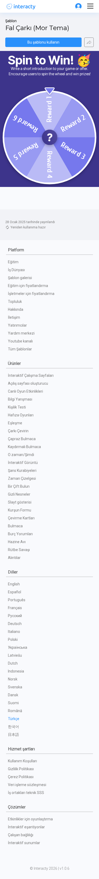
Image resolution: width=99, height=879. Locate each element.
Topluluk (15, 301)
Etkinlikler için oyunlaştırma (30, 819)
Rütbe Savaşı (19, 550)
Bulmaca (15, 526)
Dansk (13, 695)
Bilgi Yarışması (20, 399)
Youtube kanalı (20, 341)
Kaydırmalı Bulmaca (24, 447)
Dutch (13, 663)
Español (14, 592)
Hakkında (15, 309)
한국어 (13, 727)
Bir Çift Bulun (19, 486)
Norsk (12, 679)
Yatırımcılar (17, 325)
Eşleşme (15, 423)
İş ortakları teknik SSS (26, 793)
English (14, 584)
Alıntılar (14, 558)
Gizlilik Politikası (21, 769)
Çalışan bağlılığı (20, 835)
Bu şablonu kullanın (43, 42)
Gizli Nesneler (19, 494)
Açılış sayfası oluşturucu (28, 383)
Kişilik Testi (17, 407)
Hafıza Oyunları (21, 415)
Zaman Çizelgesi (22, 478)
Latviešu (15, 655)
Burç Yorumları (20, 534)
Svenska (15, 687)
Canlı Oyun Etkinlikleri (25, 391)
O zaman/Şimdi (21, 455)
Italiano (14, 631)
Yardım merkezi (21, 333)
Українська (17, 647)
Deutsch (15, 624)
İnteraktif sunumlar (24, 843)
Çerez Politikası (21, 777)
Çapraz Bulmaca (22, 439)
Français (15, 608)
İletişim (14, 317)
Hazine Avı (17, 542)
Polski (13, 639)
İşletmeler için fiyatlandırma (31, 294)
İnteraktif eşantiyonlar (26, 827)
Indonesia (16, 671)
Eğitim (13, 262)
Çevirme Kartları (21, 518)
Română (15, 711)
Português (16, 600)
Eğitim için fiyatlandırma (28, 286)
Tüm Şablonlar (20, 349)
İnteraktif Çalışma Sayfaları (31, 375)
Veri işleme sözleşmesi (27, 785)
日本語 (13, 734)
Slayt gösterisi (19, 502)
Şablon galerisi (20, 278)
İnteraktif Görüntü (23, 462)
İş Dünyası (16, 270)
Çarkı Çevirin (18, 431)
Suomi (13, 703)
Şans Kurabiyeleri (22, 470)
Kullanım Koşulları (22, 761)
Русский (15, 616)
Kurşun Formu (19, 510)
